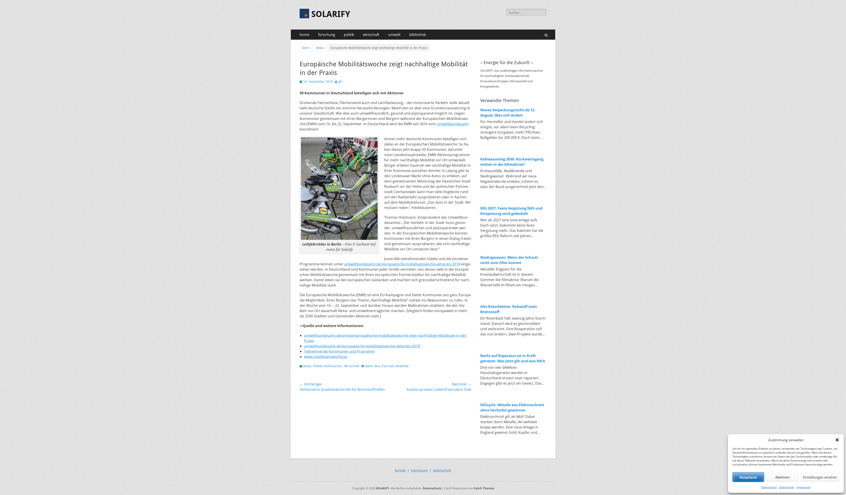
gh (340, 81)
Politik (317, 366)
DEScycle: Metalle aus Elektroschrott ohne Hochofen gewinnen (512, 407)
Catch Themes (484, 488)
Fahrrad (388, 366)
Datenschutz (769, 487)
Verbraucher (333, 366)
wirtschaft (371, 34)
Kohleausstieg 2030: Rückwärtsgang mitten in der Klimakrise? (512, 162)
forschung (326, 34)
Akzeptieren (748, 477)
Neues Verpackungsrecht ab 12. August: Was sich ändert (507, 113)
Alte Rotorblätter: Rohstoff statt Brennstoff (508, 309)
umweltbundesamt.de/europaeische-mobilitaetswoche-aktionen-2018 (402, 264)
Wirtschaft (351, 366)
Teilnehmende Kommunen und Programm (339, 351)
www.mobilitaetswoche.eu (325, 356)
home (304, 34)
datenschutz (442, 470)
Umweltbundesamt (453, 123)
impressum (419, 470)
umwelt (394, 34)
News (321, 48)
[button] (837, 440)
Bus (377, 366)
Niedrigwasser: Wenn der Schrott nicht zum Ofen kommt (509, 260)
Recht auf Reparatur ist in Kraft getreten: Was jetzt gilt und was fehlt (512, 358)
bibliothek (417, 34)
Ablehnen (782, 477)
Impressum (804, 487)
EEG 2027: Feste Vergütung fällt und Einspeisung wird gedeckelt (511, 211)
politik (349, 34)
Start (306, 48)
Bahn (369, 366)
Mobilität (402, 366)
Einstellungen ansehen (820, 477)
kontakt (400, 470)
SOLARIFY (330, 14)
